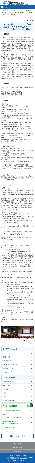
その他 (4, 396)
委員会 (4, 393)
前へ (4, 17)
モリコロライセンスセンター (10, 414)
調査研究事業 (11, 377)
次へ (31, 17)
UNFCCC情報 (6, 385)
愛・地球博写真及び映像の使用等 (12, 418)
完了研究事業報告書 (8, 400)
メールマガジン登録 (19, 436)
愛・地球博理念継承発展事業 (10, 410)
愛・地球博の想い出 (8, 427)
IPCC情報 (5, 389)
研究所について (11, 349)
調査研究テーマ (7, 361)
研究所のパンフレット (8, 368)
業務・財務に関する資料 (9, 364)
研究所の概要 (6, 357)
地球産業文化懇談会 (8, 381)
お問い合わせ (17, 451)
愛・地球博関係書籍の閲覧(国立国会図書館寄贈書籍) (10, 422)
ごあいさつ (5, 353)
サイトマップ (17, 444)
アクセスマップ (7, 372)
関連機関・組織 (17, 447)
